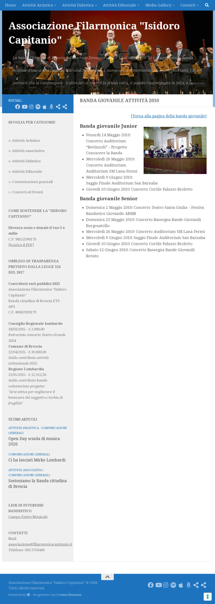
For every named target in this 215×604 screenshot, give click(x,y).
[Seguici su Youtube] (24, 106)
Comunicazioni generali (32, 182)
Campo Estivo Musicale (28, 517)
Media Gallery (158, 5)
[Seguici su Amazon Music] (51, 106)
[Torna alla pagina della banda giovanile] (169, 116)
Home (10, 5)
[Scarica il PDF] (21, 245)
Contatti (187, 5)
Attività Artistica (37, 5)
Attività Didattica (78, 5)
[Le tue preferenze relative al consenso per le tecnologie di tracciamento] (208, 597)
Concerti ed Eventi (27, 192)
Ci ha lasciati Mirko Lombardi (37, 460)
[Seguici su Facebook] (17, 106)
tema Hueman (70, 595)
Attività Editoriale (119, 5)
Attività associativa (28, 151)
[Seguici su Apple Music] (44, 106)
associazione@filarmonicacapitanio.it (40, 544)
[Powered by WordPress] (28, 594)
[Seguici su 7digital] (57, 106)
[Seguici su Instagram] (31, 106)
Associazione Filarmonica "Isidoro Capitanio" (94, 33)
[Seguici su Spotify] (37, 106)
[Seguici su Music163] (64, 106)
